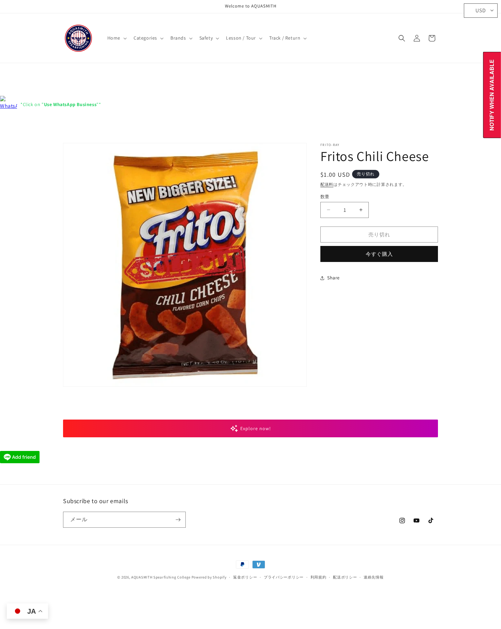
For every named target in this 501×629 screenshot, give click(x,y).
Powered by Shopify (209, 577)
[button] (116, 38)
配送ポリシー (345, 577)
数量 (325, 196)
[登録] (177, 520)
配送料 (326, 184)
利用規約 (318, 577)
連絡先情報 (374, 577)
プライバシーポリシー (284, 577)
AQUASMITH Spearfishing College (161, 577)
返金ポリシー (245, 577)
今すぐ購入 (379, 254)
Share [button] (333, 278)
